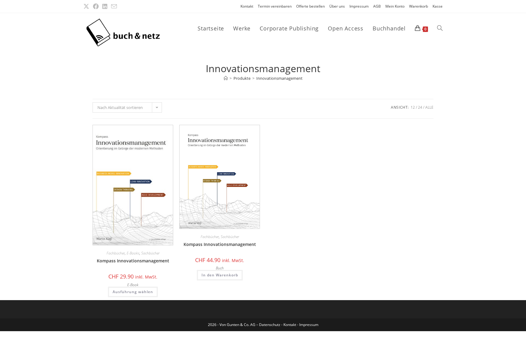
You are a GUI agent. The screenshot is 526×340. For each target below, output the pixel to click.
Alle (429, 107)
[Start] (226, 78)
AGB (377, 6)
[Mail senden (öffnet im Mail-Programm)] (114, 6)
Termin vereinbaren (275, 6)
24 (420, 107)
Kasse (438, 6)
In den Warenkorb (220, 275)
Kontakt (246, 6)
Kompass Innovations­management (133, 261)
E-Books (133, 253)
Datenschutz (270, 324)
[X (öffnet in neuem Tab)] (87, 6)
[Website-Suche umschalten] (440, 28)
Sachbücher (150, 253)
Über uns (337, 6)
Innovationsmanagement (279, 78)
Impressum (359, 6)
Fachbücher (116, 253)
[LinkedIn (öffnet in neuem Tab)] (104, 6)
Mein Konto (395, 6)
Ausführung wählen (133, 291)
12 (413, 107)
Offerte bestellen (310, 6)
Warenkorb (418, 6)
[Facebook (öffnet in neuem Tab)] (95, 6)
